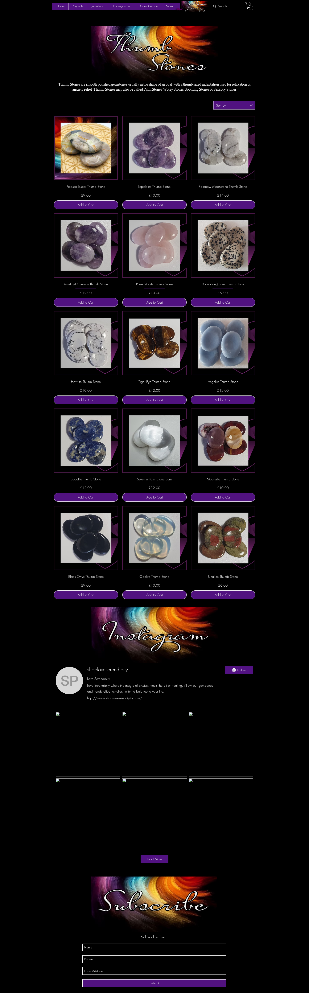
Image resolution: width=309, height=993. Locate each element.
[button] (250, 6)
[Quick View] (86, 148)
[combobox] (234, 105)
